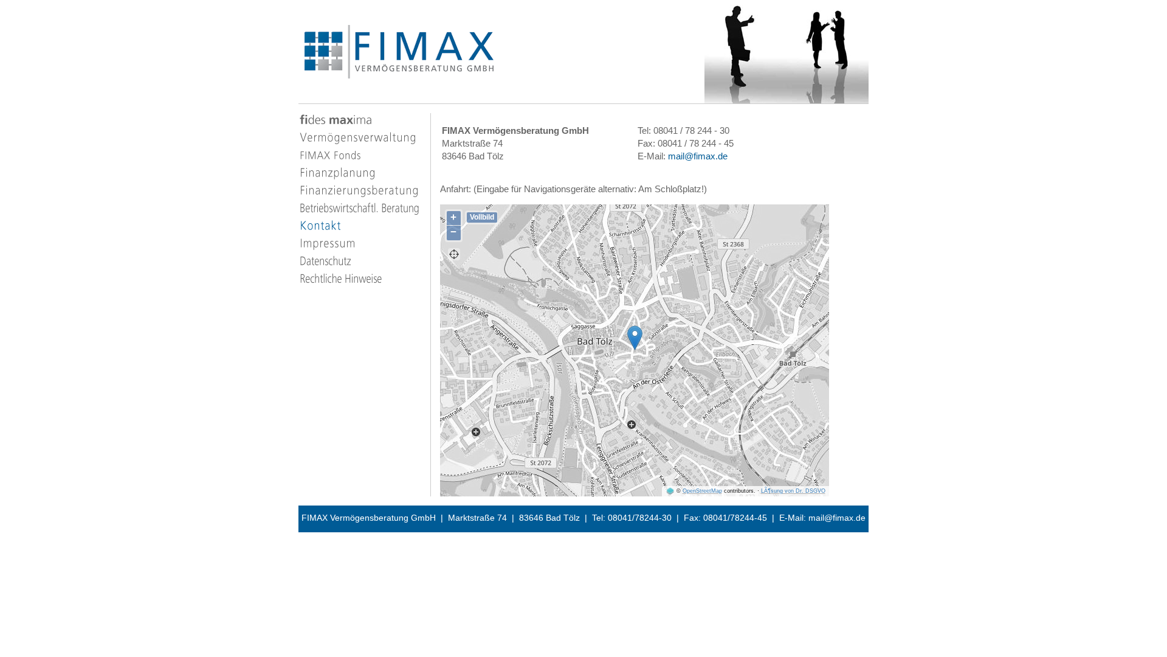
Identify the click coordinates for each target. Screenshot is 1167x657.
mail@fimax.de (698, 156)
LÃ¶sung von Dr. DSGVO (793, 491)
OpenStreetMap (702, 491)
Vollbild (482, 217)
